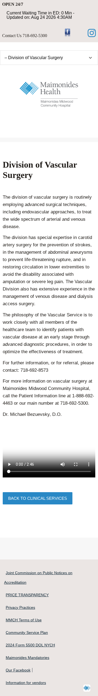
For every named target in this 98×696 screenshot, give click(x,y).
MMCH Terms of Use (24, 620)
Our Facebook (18, 670)
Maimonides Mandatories (27, 657)
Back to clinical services (37, 498)
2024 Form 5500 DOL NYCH (30, 645)
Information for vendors (26, 682)
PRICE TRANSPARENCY (27, 595)
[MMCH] (49, 93)
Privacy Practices (20, 607)
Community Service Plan (27, 632)
